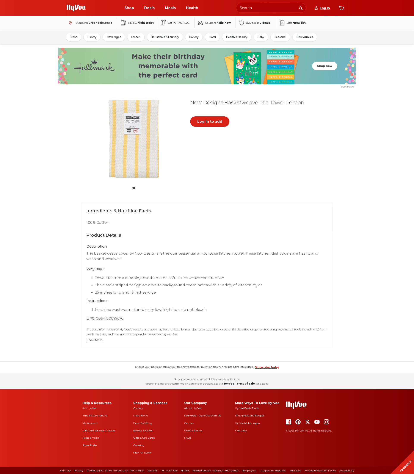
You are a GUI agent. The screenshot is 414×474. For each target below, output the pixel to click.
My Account (89, 423)
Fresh (73, 37)
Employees (249, 470)
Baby (261, 37)
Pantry (92, 37)
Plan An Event (142, 452)
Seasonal (280, 37)
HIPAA (185, 470)
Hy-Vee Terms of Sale (239, 383)
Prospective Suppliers (273, 470)
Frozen (136, 37)
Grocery (138, 408)
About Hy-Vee (192, 408)
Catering (138, 445)
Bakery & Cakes (142, 430)
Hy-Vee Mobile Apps (247, 423)
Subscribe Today (267, 367)
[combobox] (271, 8)
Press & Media (90, 437)
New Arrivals (304, 37)
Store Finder (89, 445)
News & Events (193, 430)
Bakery (194, 37)
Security (152, 470)
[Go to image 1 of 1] (133, 188)
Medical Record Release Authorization (216, 470)
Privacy (78, 470)
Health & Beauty (236, 37)
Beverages (114, 37)
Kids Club (241, 430)
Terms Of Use (169, 470)
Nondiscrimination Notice (320, 470)
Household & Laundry (165, 37)
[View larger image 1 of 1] (134, 139)
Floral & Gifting (142, 423)
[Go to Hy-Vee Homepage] (76, 8)
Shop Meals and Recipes (249, 415)
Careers (188, 423)
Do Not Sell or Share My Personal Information (115, 470)
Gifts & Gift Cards (144, 437)
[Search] (301, 7)
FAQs (187, 437)
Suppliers (295, 470)
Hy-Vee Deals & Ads (247, 408)
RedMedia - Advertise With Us (202, 415)
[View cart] (341, 8)
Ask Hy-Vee (89, 408)
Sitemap (65, 470)
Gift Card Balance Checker (98, 430)
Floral (212, 37)
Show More (94, 340)
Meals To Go (140, 415)
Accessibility (346, 470)
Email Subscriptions (94, 415)
